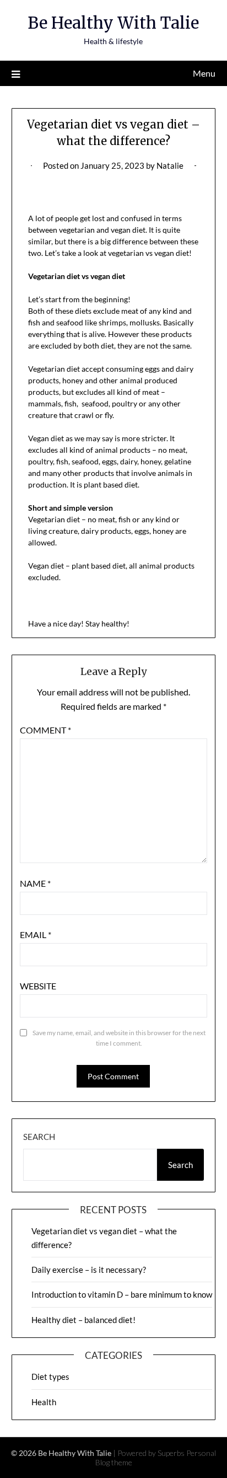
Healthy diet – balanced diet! (83, 1320)
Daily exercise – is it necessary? (88, 1269)
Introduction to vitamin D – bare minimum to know (121, 1294)
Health (43, 1402)
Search (39, 1137)
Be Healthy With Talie (113, 23)
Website (38, 986)
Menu (204, 73)
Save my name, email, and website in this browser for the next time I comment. (119, 1038)
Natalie (169, 165)
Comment (45, 730)
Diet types (50, 1376)
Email (35, 934)
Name (35, 883)
